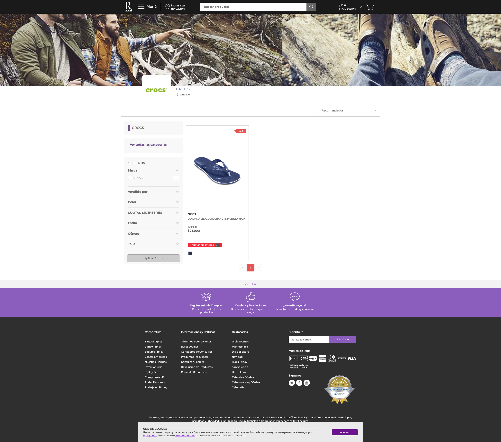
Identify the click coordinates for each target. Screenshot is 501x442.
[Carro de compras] (370, 7)
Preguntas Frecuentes (194, 356)
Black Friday (239, 362)
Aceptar (345, 432)
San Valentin (240, 367)
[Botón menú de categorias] (141, 6)
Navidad (237, 356)
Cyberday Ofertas (243, 377)
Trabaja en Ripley (156, 387)
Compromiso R (154, 377)
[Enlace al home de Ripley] (128, 7)
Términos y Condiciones (196, 341)
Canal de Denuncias (193, 372)
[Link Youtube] (307, 383)
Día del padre (240, 351)
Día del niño (239, 372)
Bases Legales (189, 346)
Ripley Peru (152, 372)
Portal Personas (155, 382)
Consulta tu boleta (192, 362)
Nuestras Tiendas (156, 362)
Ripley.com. (150, 435)
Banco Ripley (153, 346)
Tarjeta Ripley (153, 341)
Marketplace (240, 346)
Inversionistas (153, 367)
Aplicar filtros (153, 258)
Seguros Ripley (154, 351)
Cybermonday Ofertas (246, 382)
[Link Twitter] (292, 383)
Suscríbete (342, 339)
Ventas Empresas (156, 356)
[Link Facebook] (299, 383)
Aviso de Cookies (185, 435)
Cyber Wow (239, 387)
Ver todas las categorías (148, 144)
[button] (153, 178)
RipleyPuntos (240, 341)
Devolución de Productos (197, 367)
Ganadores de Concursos (196, 351)
